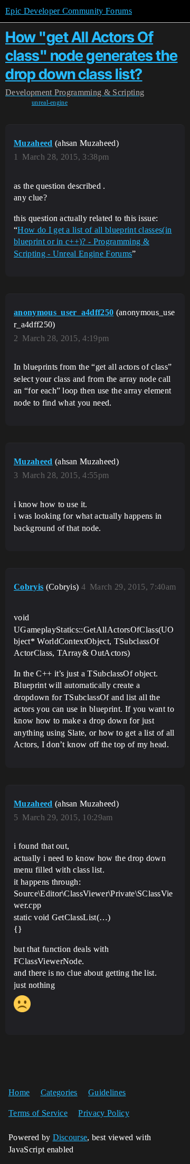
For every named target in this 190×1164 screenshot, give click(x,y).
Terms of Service (38, 1112)
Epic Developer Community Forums (68, 10)
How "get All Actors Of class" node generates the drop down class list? (91, 55)
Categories (59, 1092)
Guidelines (107, 1092)
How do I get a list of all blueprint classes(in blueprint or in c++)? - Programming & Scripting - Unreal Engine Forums (93, 241)
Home (19, 1092)
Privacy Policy (103, 1112)
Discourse (70, 1137)
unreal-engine (50, 102)
